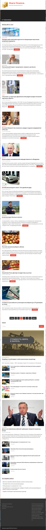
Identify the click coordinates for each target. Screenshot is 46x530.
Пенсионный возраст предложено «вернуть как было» (19, 67)
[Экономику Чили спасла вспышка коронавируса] (6, 453)
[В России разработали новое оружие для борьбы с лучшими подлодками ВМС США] (6, 384)
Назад (11, 318)
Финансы (4, 126)
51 (30, 318)
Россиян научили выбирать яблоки (13, 247)
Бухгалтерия (4, 37)
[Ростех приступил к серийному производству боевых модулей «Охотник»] (6, 370)
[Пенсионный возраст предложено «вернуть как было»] (23, 60)
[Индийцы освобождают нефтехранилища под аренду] (23, 356)
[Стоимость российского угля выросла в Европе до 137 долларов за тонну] (23, 293)
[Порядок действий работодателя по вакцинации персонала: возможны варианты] (23, 32)
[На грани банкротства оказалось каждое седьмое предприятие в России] (23, 119)
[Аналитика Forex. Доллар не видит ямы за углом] (23, 265)
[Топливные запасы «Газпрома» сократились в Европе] (6, 377)
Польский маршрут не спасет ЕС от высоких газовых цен (24, 386)
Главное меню (7, 19)
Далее (34, 318)
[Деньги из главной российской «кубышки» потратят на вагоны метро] (23, 426)
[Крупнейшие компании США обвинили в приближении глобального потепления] (6, 466)
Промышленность (5, 357)
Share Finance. (17, 3)
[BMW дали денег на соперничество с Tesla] (6, 446)
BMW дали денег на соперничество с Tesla (20, 442)
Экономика (4, 185)
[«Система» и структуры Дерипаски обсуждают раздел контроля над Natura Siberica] (23, 87)
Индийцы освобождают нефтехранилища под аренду (18, 359)
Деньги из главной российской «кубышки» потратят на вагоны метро (18, 481)
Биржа (3, 271)
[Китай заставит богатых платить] (23, 208)
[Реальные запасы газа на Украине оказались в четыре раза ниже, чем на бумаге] (6, 397)
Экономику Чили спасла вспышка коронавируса (21, 448)
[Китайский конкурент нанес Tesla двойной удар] (23, 178)
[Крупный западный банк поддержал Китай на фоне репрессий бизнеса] (6, 459)
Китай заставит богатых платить (12, 217)
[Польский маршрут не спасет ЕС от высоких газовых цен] (6, 390)
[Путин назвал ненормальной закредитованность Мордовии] (23, 150)
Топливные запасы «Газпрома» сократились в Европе (23, 373)
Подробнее (17, 49)
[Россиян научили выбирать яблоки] (23, 238)
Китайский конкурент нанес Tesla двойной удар (16, 187)
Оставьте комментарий (6, 42)
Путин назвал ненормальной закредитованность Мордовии (20, 159)
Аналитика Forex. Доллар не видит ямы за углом (17, 273)
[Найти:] (23, 326)
